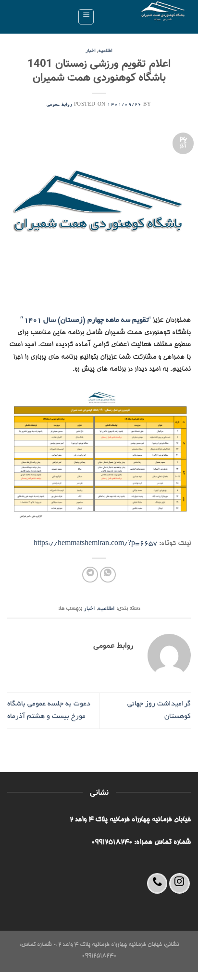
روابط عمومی (59, 105)
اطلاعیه (105, 51)
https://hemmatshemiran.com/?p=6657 (95, 543)
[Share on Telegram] (90, 575)
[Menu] (86, 16)
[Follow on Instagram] (179, 883)
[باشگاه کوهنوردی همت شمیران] (146, 17)
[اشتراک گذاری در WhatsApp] (108, 575)
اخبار (91, 51)
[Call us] (157, 883)
